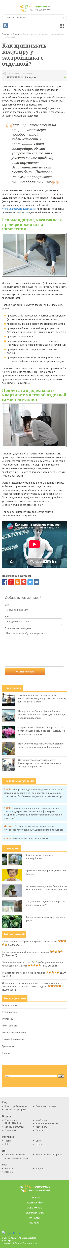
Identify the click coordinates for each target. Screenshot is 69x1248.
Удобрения (41, 1120)
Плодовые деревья (46, 1106)
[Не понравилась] (8, 76)
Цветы (39, 1140)
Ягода (39, 1144)
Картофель (41, 1126)
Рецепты (40, 1168)
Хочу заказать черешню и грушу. (30, 838)
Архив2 (16, 34)
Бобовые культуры (14, 1126)
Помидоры (10, 1130)
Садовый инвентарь (13, 1039)
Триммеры (8, 1046)
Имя (7, 605)
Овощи (39, 1130)
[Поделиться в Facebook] (4, 582)
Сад (4, 1102)
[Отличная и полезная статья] (18, 76)
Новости (9, 1168)
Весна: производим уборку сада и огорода (25, 952)
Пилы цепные (9, 1025)
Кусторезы (7, 1018)
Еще (4, 1164)
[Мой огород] (34, 10)
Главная (6, 34)
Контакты (34, 1218)
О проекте (34, 1198)
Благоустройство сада (16, 1106)
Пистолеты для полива (14, 1032)
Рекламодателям (34, 1213)
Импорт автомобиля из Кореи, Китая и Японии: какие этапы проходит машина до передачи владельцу (41, 714)
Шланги (6, 1053)
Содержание (34, 1208)
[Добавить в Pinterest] (23, 582)
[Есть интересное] (13, 76)
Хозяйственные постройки (49, 1154)
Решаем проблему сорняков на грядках (23, 972)
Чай (6, 1144)
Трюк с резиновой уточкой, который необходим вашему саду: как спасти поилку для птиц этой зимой (42, 698)
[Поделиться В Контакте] (36, 582)
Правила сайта (34, 1203)
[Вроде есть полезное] (10, 76)
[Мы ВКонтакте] (5, 25)
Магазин (34, 1223)
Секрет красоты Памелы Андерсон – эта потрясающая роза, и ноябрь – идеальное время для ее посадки (41, 730)
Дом (4, 1150)
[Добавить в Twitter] (30, 582)
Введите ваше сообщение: (18, 628)
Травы (8, 1140)
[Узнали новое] (16, 76)
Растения (8, 1136)
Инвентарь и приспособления (13, 1121)
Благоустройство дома (16, 1157)
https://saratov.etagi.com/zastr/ (19, 208)
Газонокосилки (10, 1005)
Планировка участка (15, 1154)
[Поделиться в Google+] (11, 582)
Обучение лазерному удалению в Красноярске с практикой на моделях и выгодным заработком (39, 763)
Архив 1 (9, 1171)
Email (8, 616)
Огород (6, 1116)
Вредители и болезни (47, 1123)
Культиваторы (9, 1012)
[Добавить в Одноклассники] (17, 582)
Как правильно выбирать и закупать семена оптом (29, 941)
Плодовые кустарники (16, 1109)
